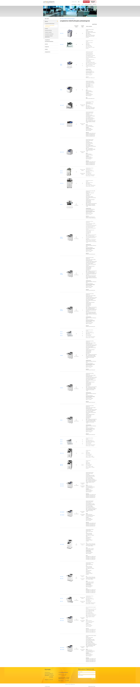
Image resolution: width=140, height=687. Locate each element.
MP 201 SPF (61, 33)
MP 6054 (61, 443)
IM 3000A (61, 274)
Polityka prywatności (68, 684)
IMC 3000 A (61, 576)
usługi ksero (47, 51)
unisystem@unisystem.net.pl (64, 672)
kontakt (79, 4)
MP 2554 (61, 331)
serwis (46, 44)
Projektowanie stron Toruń (91, 686)
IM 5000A (61, 387)
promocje (94, 4)
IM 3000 (61, 273)
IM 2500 (61, 237)
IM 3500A (61, 310)
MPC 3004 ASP (62, 647)
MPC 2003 (61, 464)
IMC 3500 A (61, 578)
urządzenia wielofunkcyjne (49, 23)
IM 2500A (61, 238)
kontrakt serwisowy (48, 30)
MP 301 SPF (61, 44)
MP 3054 (61, 333)
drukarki (46, 28)
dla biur (46, 21)
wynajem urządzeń (48, 32)
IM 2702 (61, 204)
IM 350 (61, 64)
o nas (82, 4)
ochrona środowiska (88, 4)
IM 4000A (61, 355)
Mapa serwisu (73, 684)
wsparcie (47, 46)
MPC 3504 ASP (62, 649)
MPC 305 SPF (62, 105)
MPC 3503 (61, 601)
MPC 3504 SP (62, 620)
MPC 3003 (61, 598)
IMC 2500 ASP (62, 544)
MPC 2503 (61, 465)
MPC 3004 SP (62, 618)
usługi (46, 49)
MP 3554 (61, 335)
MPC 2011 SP (62, 453)
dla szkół (47, 18)
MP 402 (61, 89)
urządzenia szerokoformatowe (49, 40)
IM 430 (61, 65)
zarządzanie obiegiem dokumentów (49, 36)
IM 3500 (61, 309)
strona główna (74, 4)
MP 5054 (61, 441)
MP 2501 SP (61, 183)
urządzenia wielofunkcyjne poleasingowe (49, 26)
